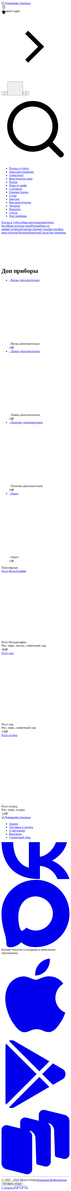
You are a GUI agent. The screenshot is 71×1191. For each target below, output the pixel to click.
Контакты (15, 834)
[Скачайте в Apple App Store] (35, 1038)
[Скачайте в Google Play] (35, 1107)
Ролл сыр (7, 653)
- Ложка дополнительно (24, 351)
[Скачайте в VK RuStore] (35, 1173)
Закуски (53, 229)
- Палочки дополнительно (26, 422)
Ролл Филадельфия (14, 571)
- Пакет (14, 493)
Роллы (35, 225)
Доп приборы (57, 232)
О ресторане (17, 830)
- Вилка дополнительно (24, 280)
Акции (13, 823)
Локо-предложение (33, 222)
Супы (44, 229)
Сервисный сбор (20, 837)
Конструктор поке (19, 225)
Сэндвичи (14, 229)
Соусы (44, 232)
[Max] (35, 946)
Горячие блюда (31, 229)
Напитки (34, 232)
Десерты (23, 232)
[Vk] (35, 878)
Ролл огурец (9, 735)
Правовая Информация (52, 1180)
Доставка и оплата (21, 827)
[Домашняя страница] (16, 3)
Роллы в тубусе (11, 222)
